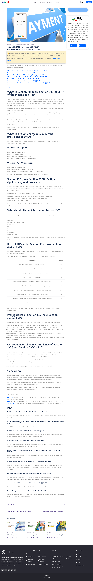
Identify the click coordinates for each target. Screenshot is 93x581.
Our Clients (42, 2)
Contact (57, 2)
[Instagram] (15, 570)
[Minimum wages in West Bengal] (56, 526)
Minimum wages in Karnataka (34, 535)
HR (13, 532)
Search (85, 10)
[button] (84, 554)
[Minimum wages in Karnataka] (36, 526)
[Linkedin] (9, 570)
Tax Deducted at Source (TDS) (23, 45)
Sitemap (46, 575)
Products (34, 2)
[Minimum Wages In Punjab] (16, 526)
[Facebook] (2, 570)
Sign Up (89, 2)
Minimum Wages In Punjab (13, 535)
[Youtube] (12, 570)
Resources (49, 2)
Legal (79, 554)
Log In (82, 2)
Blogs (9, 45)
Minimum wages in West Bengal (55, 535)
